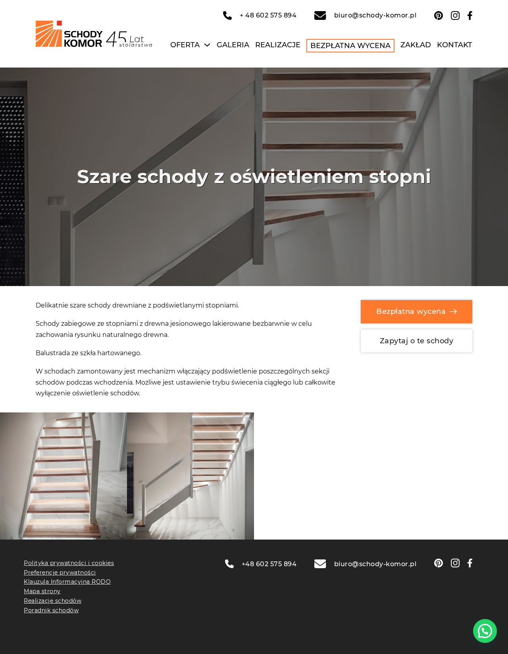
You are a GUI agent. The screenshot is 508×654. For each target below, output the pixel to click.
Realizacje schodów (52, 600)
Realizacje (277, 45)
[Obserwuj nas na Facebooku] (470, 15)
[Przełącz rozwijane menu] (207, 44)
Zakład (415, 45)
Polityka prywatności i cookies (69, 563)
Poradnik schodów (51, 610)
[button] (485, 631)
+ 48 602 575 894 (268, 15)
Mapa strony (42, 591)
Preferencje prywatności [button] (60, 572)
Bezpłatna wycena (350, 45)
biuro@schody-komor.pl (375, 15)
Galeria (233, 45)
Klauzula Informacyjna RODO (67, 581)
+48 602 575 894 (269, 564)
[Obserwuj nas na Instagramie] (455, 15)
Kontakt (454, 45)
